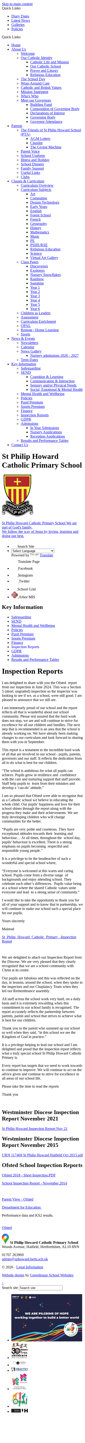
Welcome (28, 54)
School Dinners (32, 164)
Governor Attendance (46, 122)
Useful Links (30, 173)
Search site (10, 1288)
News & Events (23, 338)
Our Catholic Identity (36, 58)
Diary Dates (20, 16)
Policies (17, 29)
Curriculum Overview (37, 185)
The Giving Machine (45, 147)
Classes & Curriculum (27, 181)
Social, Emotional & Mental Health (56, 390)
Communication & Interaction (52, 381)
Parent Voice (30, 151)
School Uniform (33, 156)
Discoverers (39, 266)
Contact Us (19, 445)
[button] (22, 36)
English (36, 211)
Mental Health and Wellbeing (42, 394)
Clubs (25, 177)
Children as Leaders (36, 313)
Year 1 (35, 287)
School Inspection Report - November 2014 (34, 1183)
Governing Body (42, 117)
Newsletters (29, 343)
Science (36, 253)
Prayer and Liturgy (44, 71)
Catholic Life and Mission (49, 62)
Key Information (23, 364)
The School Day (33, 79)
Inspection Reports (35, 415)
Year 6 (35, 309)
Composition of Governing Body (55, 109)
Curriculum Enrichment (38, 321)
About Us (18, 49)
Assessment (29, 317)
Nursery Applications (46, 432)
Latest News (20, 20)
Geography (38, 224)
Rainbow (37, 279)
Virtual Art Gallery (44, 258)
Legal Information (29, 1267)
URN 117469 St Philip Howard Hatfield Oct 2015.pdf (42, 1155)
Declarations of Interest (47, 113)
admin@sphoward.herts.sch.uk (25, 1259)
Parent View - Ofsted (17, 1199)
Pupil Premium (32, 402)
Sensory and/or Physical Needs (53, 385)
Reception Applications (47, 436)
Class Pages (29, 262)
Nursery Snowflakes (45, 275)
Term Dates (29, 360)
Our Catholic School (45, 66)
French (35, 219)
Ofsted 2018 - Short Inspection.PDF (29, 1175)
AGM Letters (40, 139)
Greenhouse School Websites (51, 1275)
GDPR (26, 419)
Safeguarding (31, 368)
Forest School (40, 215)
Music (34, 236)
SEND (26, 372)
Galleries (18, 25)
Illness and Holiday (35, 160)
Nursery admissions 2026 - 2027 (54, 355)
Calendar (27, 347)
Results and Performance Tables (44, 441)
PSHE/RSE (39, 245)
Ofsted (7, 1228)
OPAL (26, 326)
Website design (13, 1275)
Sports (25, 334)
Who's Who (29, 96)
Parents (16, 126)
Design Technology (45, 202)
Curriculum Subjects (36, 190)
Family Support (32, 168)
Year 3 (35, 296)
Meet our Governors (36, 100)
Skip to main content (17, 4)
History (35, 228)
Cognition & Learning (46, 377)
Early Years (38, 207)
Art (32, 194)
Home (16, 45)
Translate (46, 555)
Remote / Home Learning (40, 330)
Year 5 (35, 304)
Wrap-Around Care (35, 83)
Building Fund (41, 105)
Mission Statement (34, 92)
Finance (27, 411)
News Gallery (31, 351)
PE (32, 241)
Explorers (37, 270)
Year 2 (35, 292)
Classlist (36, 143)
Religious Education (45, 75)
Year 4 (35, 300)
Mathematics (39, 232)
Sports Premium (33, 407)
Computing (38, 198)
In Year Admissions (44, 428)
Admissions (29, 424)
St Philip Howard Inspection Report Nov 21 (35, 1129)
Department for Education (22, 1207)
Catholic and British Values (41, 88)
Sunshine (37, 283)
